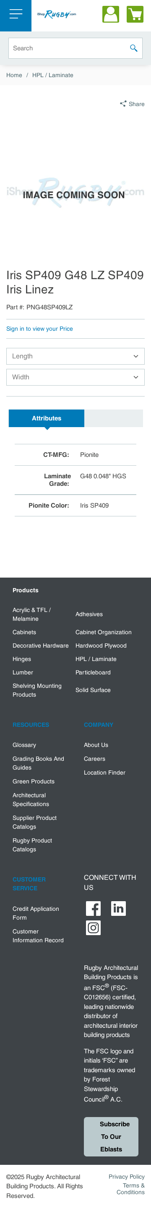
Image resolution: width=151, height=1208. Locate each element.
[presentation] (46, 418)
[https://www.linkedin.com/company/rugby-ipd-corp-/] (118, 908)
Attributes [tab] (46, 418)
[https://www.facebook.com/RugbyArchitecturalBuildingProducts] (93, 908)
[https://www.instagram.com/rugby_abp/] (93, 927)
